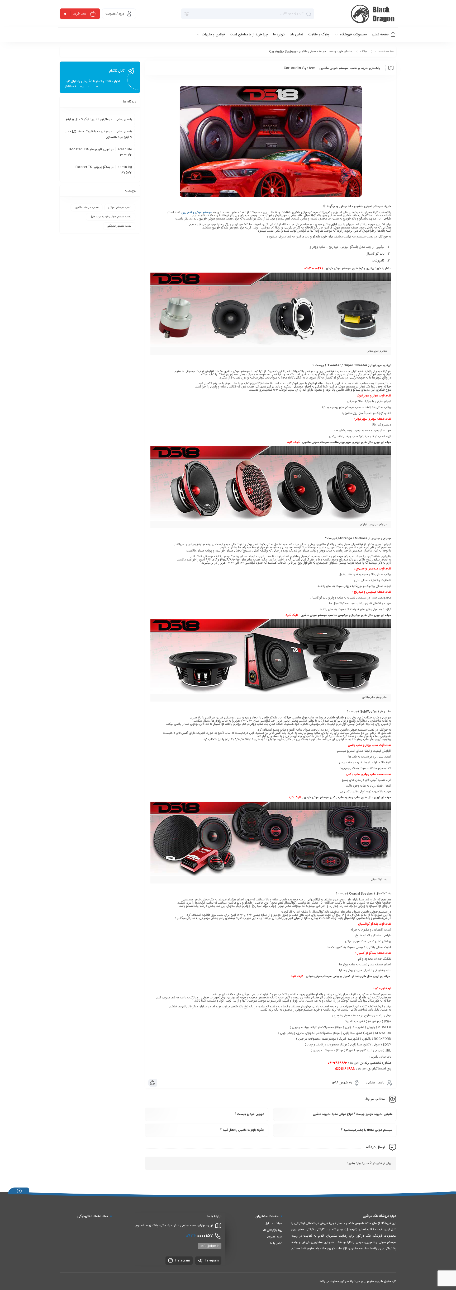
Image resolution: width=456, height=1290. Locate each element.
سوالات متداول (273, 1223)
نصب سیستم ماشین (86, 207)
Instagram (182, 1260)
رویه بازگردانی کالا (272, 1230)
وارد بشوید (354, 1163)
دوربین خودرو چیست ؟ (249, 1114)
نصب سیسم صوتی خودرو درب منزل (110, 216)
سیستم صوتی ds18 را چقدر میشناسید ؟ (366, 1130)
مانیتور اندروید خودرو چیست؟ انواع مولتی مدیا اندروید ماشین (352, 1114)
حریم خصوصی (274, 1237)
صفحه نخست (385, 51)
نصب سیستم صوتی (119, 207)
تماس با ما (276, 1243)
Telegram (211, 1260)
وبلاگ (364, 51)
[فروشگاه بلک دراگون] (373, 13)
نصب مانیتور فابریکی (119, 226)
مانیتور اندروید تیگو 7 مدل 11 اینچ (86, 119)
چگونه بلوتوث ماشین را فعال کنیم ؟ (242, 1130)
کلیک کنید (293, 442)
